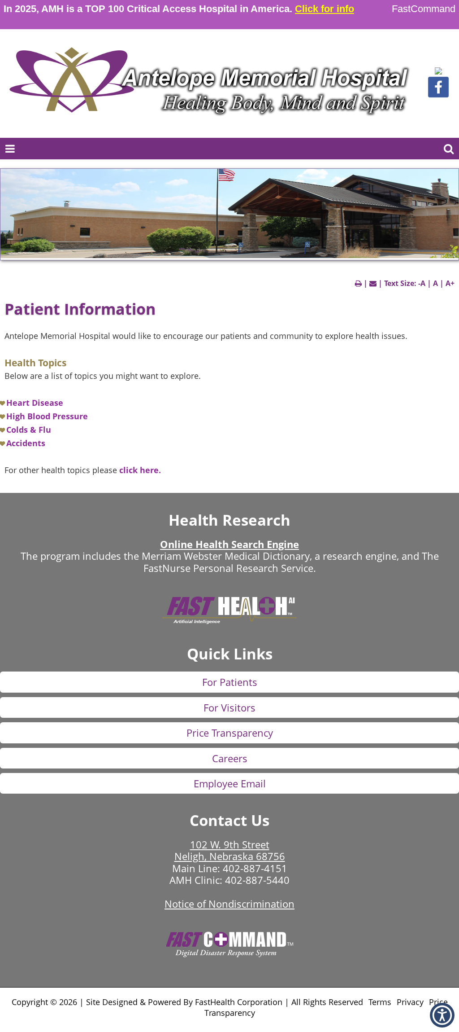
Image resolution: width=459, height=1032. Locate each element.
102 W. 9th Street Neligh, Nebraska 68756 (229, 850)
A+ (450, 283)
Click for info (324, 8)
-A (421, 283)
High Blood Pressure (47, 416)
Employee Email (230, 783)
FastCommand (423, 8)
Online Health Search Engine (229, 544)
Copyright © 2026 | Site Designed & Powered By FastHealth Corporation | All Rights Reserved (187, 1002)
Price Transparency (229, 732)
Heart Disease (34, 402)
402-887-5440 (257, 880)
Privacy (410, 1002)
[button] (438, 72)
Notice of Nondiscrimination (229, 903)
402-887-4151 (255, 868)
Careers (229, 758)
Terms (379, 1002)
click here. (140, 470)
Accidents (25, 443)
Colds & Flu (28, 429)
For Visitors (229, 707)
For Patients (229, 682)
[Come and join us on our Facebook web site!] (438, 95)
